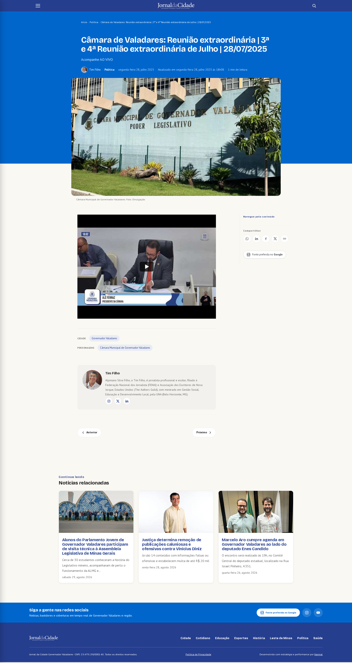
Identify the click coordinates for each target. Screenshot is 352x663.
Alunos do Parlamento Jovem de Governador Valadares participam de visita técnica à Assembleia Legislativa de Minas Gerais (95, 546)
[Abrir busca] (314, 5)
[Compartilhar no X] (275, 239)
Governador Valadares (104, 338)
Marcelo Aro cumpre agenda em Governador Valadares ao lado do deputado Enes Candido (254, 544)
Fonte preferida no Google (281, 612)
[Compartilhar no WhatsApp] (247, 239)
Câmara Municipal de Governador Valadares (125, 347)
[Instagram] (108, 401)
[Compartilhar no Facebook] (266, 239)
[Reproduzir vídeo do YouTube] (147, 267)
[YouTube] (318, 612)
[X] (117, 401)
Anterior (91, 432)
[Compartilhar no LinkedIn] (256, 239)
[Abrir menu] (38, 5)
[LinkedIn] (126, 401)
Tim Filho (95, 69)
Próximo (201, 432)
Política (94, 22)
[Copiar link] (284, 239)
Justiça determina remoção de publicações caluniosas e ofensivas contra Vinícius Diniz (172, 544)
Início (84, 22)
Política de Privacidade (198, 654)
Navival (318, 654)
